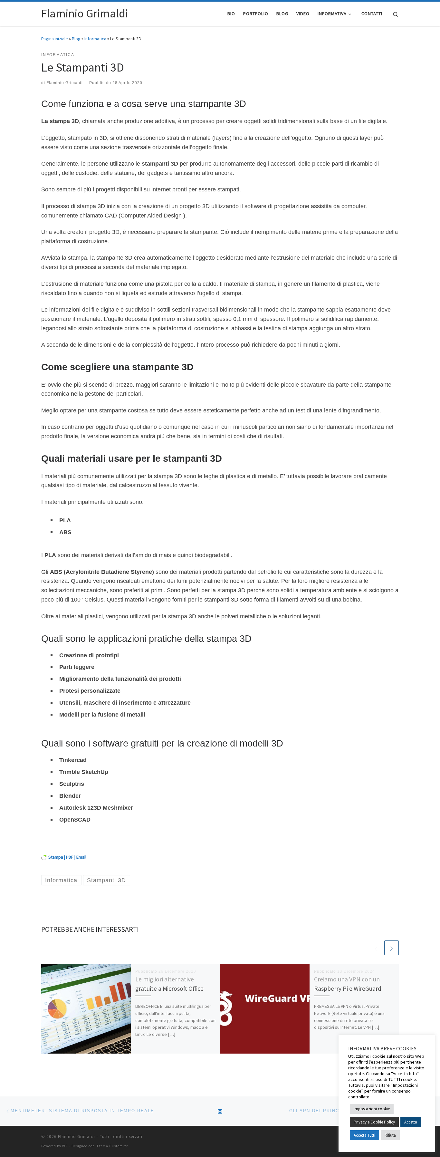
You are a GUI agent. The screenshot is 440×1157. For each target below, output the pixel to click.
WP (65, 1146)
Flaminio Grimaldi (64, 83)
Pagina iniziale (54, 39)
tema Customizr (113, 1146)
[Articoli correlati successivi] (391, 947)
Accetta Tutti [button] (364, 1135)
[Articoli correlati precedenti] (376, 947)
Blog (76, 39)
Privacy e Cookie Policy (374, 1122)
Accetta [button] (410, 1122)
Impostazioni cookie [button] (372, 1109)
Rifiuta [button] (390, 1135)
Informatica (95, 39)
